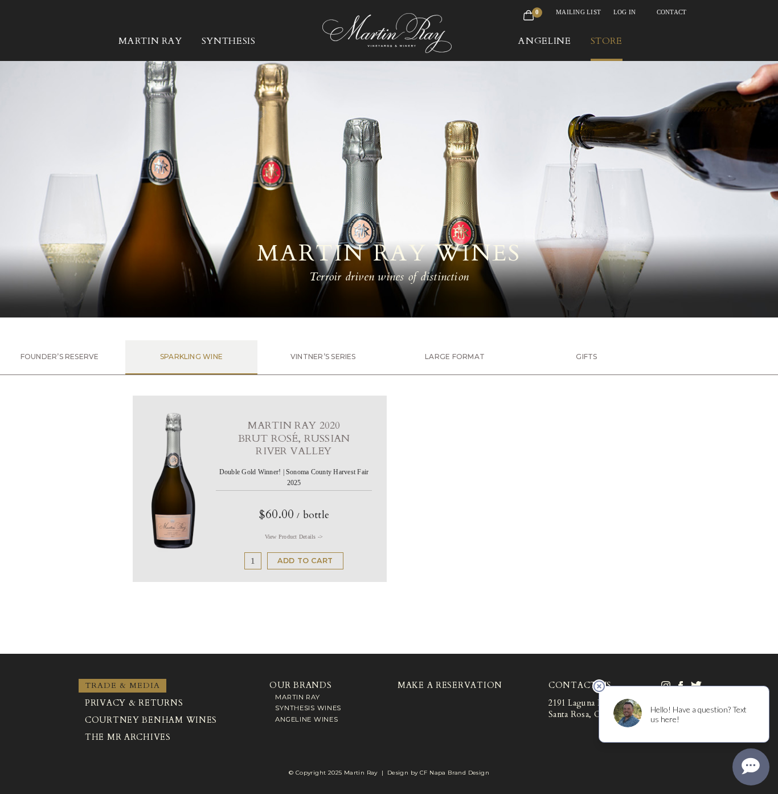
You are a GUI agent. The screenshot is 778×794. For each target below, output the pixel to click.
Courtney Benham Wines (151, 720)
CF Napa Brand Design (454, 772)
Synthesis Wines (308, 708)
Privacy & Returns (134, 703)
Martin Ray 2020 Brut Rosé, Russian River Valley (294, 438)
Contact (672, 12)
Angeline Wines (306, 719)
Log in (624, 12)
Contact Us (580, 685)
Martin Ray (297, 697)
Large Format (455, 356)
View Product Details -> (294, 537)
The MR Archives (128, 737)
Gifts (586, 356)
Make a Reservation (450, 685)
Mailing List (578, 12)
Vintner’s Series (323, 356)
